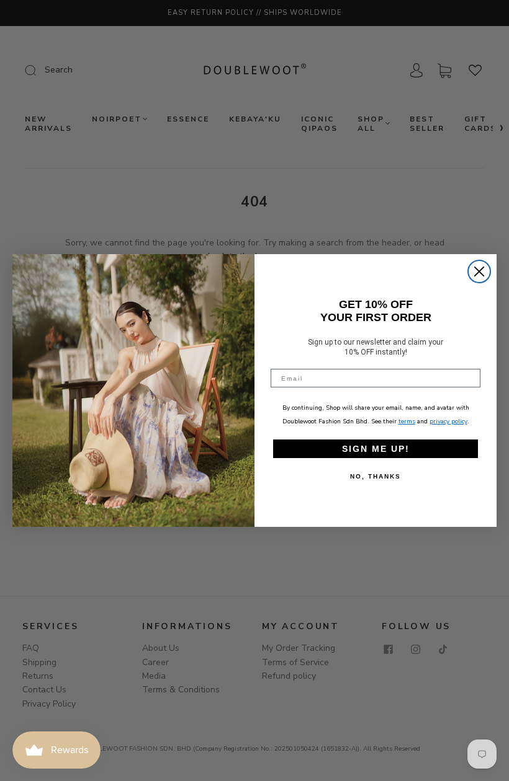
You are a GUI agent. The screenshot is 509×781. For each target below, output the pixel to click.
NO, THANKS (375, 476)
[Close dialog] (479, 271)
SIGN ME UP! (376, 449)
